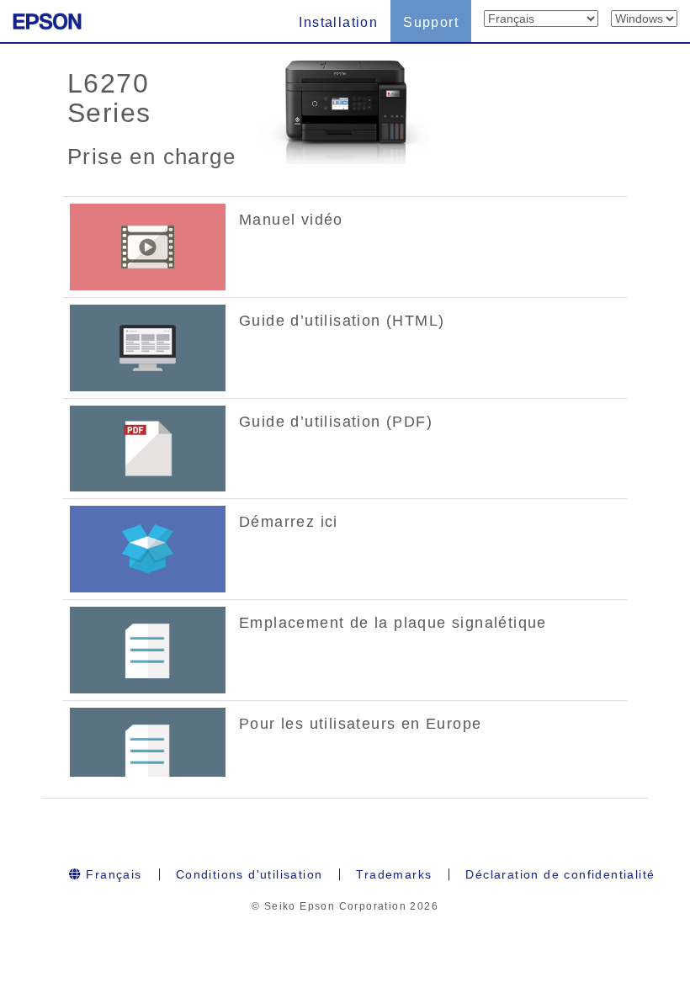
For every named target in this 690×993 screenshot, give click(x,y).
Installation (338, 22)
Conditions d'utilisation (249, 874)
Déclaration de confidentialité (560, 874)
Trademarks (394, 874)
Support (431, 22)
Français (112, 874)
